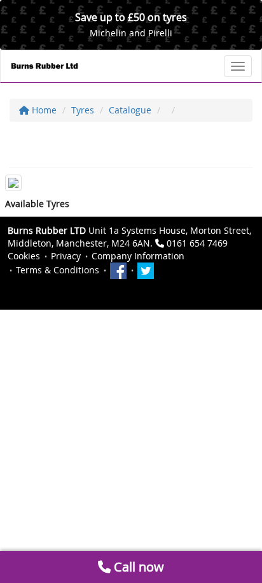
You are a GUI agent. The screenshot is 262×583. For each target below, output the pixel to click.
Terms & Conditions (57, 270)
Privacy (66, 256)
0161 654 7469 (197, 243)
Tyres (82, 110)
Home (43, 110)
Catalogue (130, 110)
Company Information (138, 256)
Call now (137, 566)
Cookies (24, 256)
